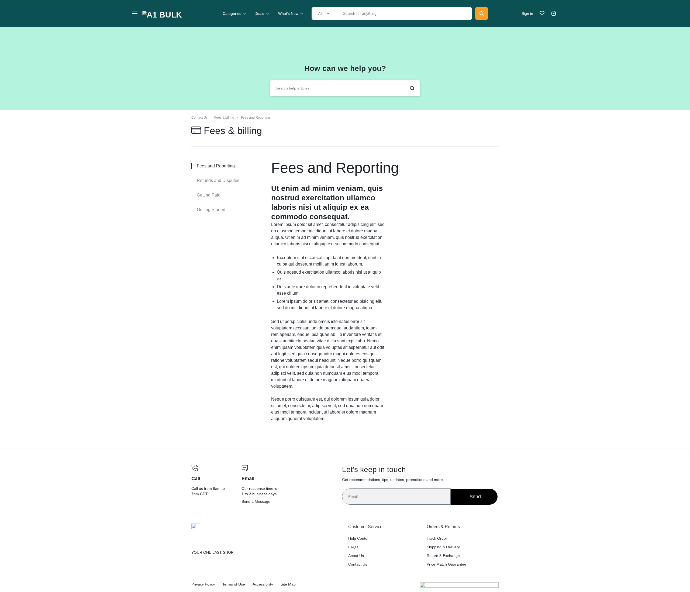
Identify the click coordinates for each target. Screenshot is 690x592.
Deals (259, 13)
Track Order (437, 538)
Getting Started (211, 209)
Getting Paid (208, 195)
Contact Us (357, 564)
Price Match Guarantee (446, 564)
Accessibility (263, 584)
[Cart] (553, 13)
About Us (356, 555)
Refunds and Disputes (218, 180)
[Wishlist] (542, 13)
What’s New (288, 13)
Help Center (358, 538)
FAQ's (353, 547)
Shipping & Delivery (443, 547)
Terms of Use (233, 584)
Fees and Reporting (335, 168)
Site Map (288, 584)
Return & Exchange (443, 555)
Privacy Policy (203, 584)
